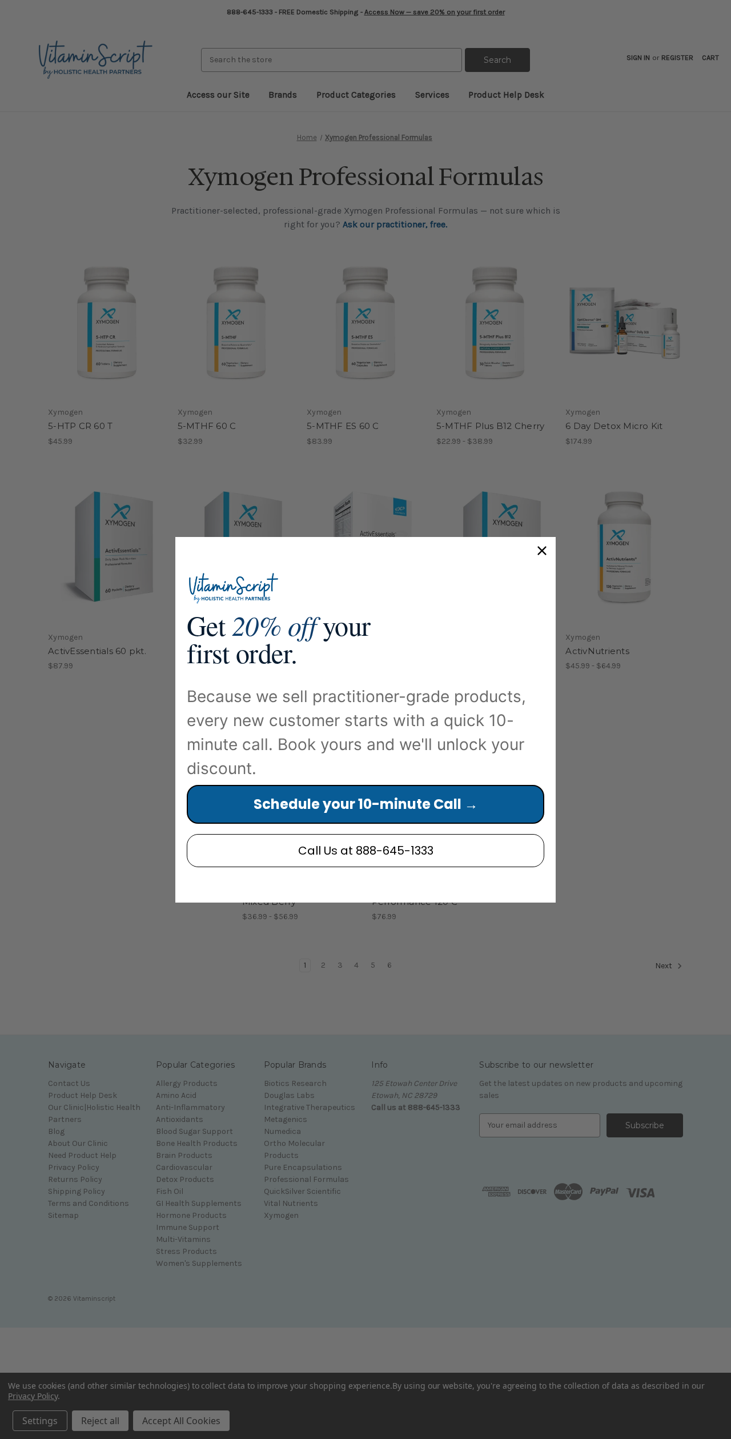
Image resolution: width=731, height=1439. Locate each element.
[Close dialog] (542, 551)
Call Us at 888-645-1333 (365, 851)
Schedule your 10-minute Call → (366, 804)
